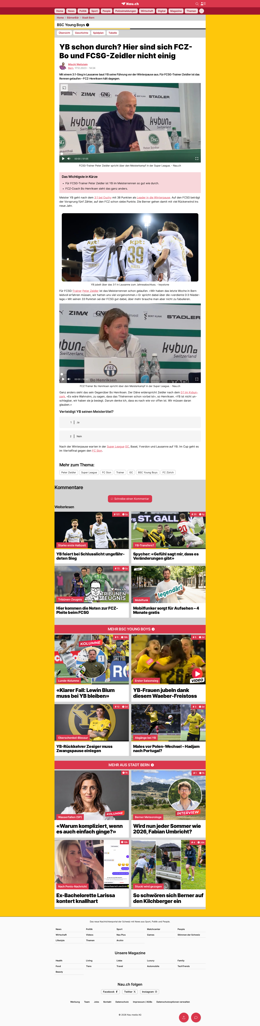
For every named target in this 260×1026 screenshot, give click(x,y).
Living (89, 960)
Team (87, 1002)
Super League (115, 446)
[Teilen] (184, 1017)
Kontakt (107, 1002)
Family (181, 960)
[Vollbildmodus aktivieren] (197, 159)
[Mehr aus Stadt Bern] (130, 765)
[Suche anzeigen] (197, 3)
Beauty (59, 971)
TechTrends (184, 966)
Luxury (150, 960)
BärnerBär (73, 17)
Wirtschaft (61, 934)
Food (58, 966)
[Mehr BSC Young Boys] (130, 629)
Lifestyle (60, 940)
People (181, 929)
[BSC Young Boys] (130, 25)
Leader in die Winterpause (153, 197)
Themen (90, 940)
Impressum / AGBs (142, 1002)
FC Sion (97, 450)
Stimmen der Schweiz (189, 934)
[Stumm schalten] (68, 159)
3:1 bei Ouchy (103, 197)
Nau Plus (121, 934)
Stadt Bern (88, 17)
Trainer (77, 290)
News (58, 929)
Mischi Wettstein (78, 64)
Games (150, 934)
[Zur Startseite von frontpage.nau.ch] (130, 3)
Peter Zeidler (90, 290)
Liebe (119, 960)
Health (59, 960)
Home (60, 17)
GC (127, 446)
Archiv (120, 940)
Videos (89, 934)
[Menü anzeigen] (203, 3)
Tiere (88, 966)
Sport (119, 929)
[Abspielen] (63, 159)
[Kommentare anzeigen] (196, 1017)
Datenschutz (122, 1002)
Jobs (96, 1002)
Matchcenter (153, 929)
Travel (120, 966)
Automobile (153, 966)
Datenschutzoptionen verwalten (173, 1002)
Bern (70, 68)
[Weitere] (201, 10)
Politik (89, 929)
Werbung (75, 1002)
